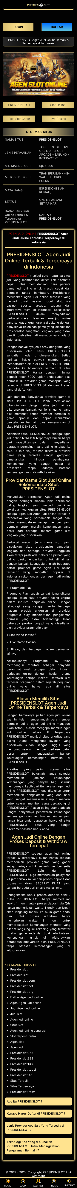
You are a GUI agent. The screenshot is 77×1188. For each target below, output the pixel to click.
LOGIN (23, 1185)
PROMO (54, 1185)
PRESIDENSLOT (50, 139)
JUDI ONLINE (27, 234)
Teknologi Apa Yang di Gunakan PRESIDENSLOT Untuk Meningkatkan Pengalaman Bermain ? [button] (33, 1146)
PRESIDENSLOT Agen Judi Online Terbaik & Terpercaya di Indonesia (38, 41)
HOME (7, 1185)
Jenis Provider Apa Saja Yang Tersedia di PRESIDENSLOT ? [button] (35, 1128)
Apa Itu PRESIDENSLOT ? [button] (24, 1101)
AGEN (12, 234)
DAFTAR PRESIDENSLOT (50, 216)
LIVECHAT (69, 1185)
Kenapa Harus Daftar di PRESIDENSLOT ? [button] (36, 1113)
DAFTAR (38, 1186)
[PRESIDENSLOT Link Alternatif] (38, 7)
